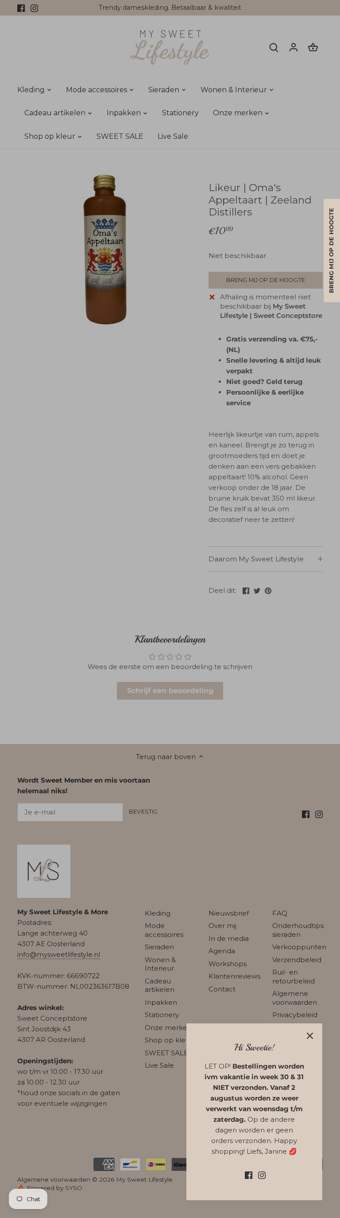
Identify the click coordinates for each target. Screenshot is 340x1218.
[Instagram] (262, 1174)
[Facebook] (248, 1174)
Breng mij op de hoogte (331, 251)
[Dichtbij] (310, 1036)
